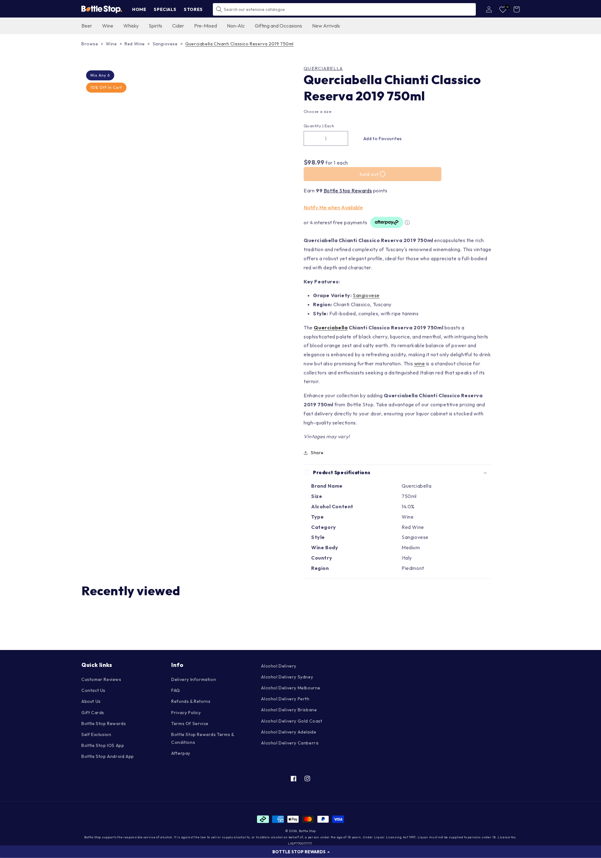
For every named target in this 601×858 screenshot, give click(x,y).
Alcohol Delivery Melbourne (291, 688)
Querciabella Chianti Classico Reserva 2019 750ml (239, 44)
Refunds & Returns (190, 701)
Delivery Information (193, 679)
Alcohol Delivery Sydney (287, 677)
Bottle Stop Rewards (348, 190)
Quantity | (313, 125)
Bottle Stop (307, 831)
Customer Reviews (101, 679)
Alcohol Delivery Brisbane (289, 710)
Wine (111, 44)
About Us (91, 701)
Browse (89, 44)
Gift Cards (92, 712)
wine (419, 363)
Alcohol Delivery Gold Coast (291, 721)
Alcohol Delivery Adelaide (288, 732)
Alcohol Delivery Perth (285, 699)
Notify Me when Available (333, 207)
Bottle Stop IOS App (102, 745)
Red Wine (135, 44)
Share (317, 452)
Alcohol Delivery (278, 666)
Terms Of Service (189, 723)
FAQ (175, 690)
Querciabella (323, 68)
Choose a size (317, 111)
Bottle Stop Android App (107, 756)
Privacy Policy (186, 712)
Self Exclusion (96, 734)
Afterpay (180, 753)
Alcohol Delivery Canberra (289, 743)
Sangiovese (165, 44)
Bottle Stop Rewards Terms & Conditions (202, 738)
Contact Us (93, 690)
